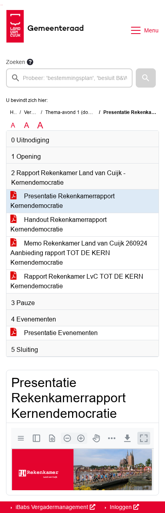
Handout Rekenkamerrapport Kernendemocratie (58, 224)
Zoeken (15, 62)
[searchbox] (69, 78)
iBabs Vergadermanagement (52, 507)
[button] (146, 78)
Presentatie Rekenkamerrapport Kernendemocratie (62, 201)
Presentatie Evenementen (60, 332)
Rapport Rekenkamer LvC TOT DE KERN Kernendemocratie (76, 281)
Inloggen (120, 507)
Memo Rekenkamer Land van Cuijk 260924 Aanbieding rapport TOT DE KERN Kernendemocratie (78, 253)
